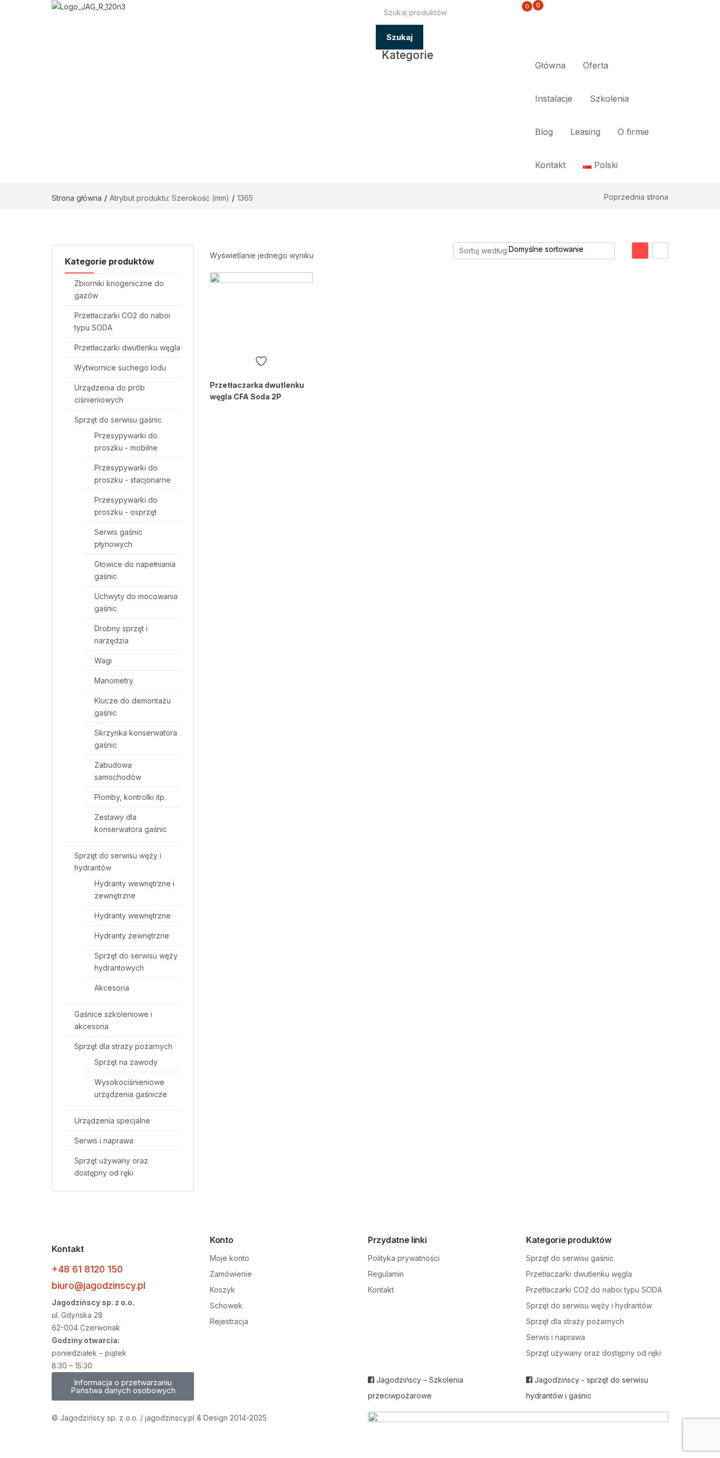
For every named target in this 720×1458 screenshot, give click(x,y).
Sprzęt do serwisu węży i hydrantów (589, 1305)
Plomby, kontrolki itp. (130, 796)
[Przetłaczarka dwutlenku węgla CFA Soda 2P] (261, 310)
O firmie (633, 131)
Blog (544, 131)
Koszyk (222, 1289)
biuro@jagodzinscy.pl (98, 1285)
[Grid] (640, 250)
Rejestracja (229, 1321)
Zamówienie (231, 1273)
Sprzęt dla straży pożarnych (123, 1046)
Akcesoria (111, 987)
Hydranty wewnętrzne (132, 915)
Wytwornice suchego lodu (120, 367)
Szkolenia (609, 98)
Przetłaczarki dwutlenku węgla (127, 347)
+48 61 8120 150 (87, 1269)
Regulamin (386, 1273)
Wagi (103, 660)
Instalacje (553, 98)
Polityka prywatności (404, 1258)
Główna (550, 65)
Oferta (595, 65)
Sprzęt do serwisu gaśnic (118, 419)
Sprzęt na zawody (126, 1062)
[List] (660, 250)
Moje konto (229, 1258)
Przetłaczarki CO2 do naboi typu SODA (594, 1289)
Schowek (226, 1305)
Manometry (113, 680)
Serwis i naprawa (103, 1140)
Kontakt (550, 165)
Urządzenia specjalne (112, 1120)
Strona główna (77, 197)
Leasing (585, 131)
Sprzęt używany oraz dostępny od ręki (593, 1352)
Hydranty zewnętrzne (131, 935)
